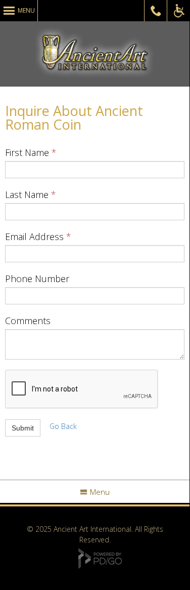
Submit (23, 428)
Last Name (27, 194)
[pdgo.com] (100, 566)
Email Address (34, 236)
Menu (26, 10)
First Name (27, 152)
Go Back (63, 426)
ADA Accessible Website (178, 10)
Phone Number (37, 278)
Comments (28, 320)
